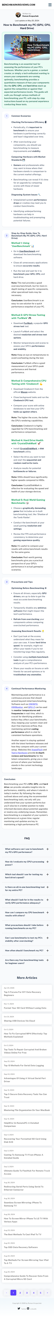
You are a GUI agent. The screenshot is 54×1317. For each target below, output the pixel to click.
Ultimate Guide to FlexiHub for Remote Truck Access (27, 1172)
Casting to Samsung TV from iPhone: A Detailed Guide (23, 1156)
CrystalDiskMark (28, 448)
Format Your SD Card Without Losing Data (25, 1008)
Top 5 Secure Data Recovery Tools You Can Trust (25, 1096)
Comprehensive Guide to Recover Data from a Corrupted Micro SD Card (26, 1277)
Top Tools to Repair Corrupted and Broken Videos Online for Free (25, 1051)
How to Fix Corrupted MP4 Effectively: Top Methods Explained (25, 1035)
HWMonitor (17, 707)
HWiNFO (33, 704)
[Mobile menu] (50, 5)
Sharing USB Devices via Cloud (19, 1021)
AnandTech (37, 749)
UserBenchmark (27, 251)
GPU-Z (31, 707)
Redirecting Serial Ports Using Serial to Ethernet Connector (23, 1188)
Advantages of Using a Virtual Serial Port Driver (25, 1080)
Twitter (23, 1309)
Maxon (24, 392)
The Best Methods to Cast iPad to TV (22, 1234)
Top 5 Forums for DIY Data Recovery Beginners (22, 993)
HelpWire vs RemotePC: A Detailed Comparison (21, 1124)
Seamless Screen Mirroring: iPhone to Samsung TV (23, 1204)
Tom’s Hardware (19, 753)
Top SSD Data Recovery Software (21, 1247)
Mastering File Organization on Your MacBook (27, 1110)
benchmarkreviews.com (18, 4)
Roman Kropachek (30, 16)
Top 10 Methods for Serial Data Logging (24, 1065)
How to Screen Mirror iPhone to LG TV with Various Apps (26, 1220)
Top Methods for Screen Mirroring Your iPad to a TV (26, 1261)
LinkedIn (33, 1309)
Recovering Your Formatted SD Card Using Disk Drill (25, 1140)
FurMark (28, 323)
